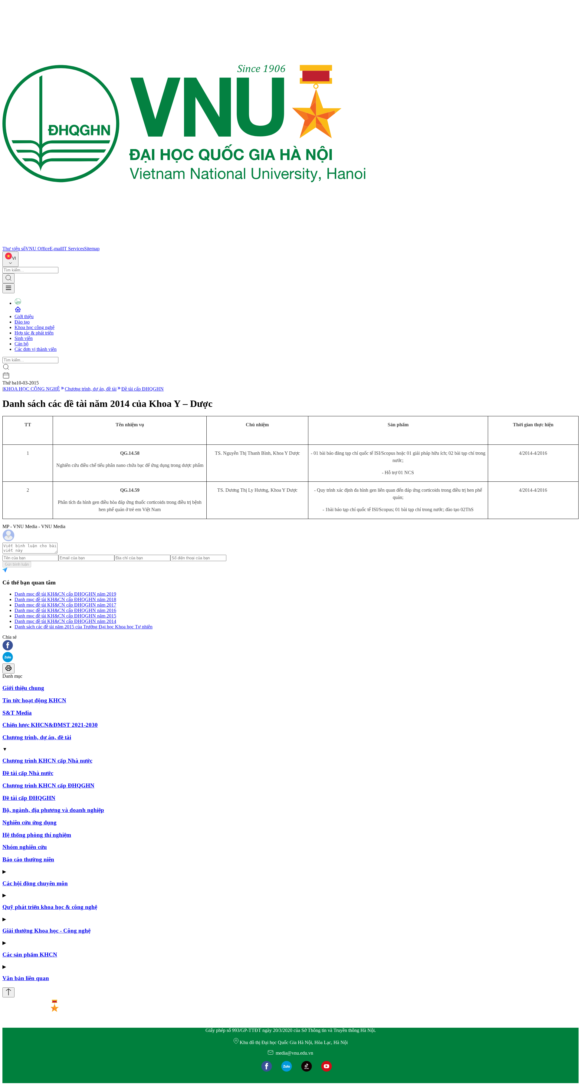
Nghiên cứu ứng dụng (29, 822)
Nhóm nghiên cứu (24, 847)
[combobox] (10, 259)
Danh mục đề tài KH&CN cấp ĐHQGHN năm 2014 (65, 621)
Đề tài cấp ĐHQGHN (142, 388)
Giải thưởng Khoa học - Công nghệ (46, 930)
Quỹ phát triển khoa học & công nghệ (49, 907)
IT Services (73, 248)
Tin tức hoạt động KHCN (34, 700)
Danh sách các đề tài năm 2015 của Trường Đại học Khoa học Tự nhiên (84, 626)
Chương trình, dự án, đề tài (91, 388)
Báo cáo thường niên (28, 859)
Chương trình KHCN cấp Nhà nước (47, 760)
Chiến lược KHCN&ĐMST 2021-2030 (50, 725)
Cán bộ (21, 343)
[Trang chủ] (184, 243)
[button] (290, 646)
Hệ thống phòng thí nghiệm (36, 835)
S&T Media (17, 713)
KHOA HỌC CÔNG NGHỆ (31, 388)
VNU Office (37, 248)
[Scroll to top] (8, 992)
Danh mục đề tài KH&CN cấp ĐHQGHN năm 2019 (65, 594)
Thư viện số (13, 248)
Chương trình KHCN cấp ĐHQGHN (48, 785)
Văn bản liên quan (25, 978)
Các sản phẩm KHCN (29, 954)
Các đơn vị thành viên (36, 349)
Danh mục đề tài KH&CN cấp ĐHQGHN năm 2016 (65, 610)
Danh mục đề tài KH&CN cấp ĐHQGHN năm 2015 (65, 615)
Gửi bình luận (17, 564)
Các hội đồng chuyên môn (35, 883)
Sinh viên (24, 338)
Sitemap (92, 248)
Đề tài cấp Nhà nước (27, 773)
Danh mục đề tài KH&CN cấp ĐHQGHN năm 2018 (65, 599)
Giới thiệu (24, 316)
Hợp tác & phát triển (34, 332)
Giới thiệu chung (23, 688)
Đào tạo (22, 321)
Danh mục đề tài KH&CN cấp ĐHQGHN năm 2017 (65, 604)
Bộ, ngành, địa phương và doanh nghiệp (53, 810)
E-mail (56, 248)
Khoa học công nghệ (34, 327)
